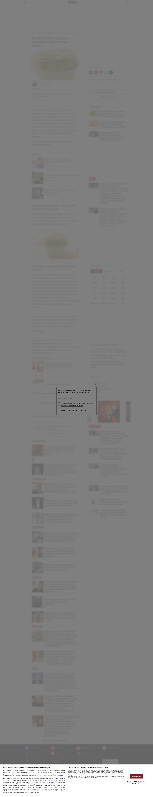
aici (16, 787)
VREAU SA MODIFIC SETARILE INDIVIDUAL (136, 782)
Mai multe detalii (58, 775)
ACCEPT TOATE (137, 776)
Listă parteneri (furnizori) (75, 779)
